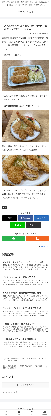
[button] (33, 225)
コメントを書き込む (25, 385)
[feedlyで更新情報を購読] (13, 238)
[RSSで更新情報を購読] (37, 238)
